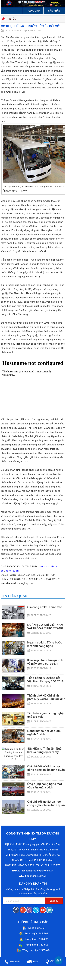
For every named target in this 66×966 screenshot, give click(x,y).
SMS (35, 961)
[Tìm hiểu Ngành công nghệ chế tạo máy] (13, 724)
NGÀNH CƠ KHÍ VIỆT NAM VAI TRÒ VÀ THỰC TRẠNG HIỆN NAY (45, 628)
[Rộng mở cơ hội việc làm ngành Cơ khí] (13, 742)
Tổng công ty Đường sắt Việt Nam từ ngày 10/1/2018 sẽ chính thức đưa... (45, 681)
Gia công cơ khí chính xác (44, 607)
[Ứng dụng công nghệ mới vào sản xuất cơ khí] (13, 795)
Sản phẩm (54, 10)
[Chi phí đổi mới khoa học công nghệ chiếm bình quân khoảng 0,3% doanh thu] (13, 777)
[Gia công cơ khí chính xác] (13, 618)
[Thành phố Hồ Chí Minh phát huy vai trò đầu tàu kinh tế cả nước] (13, 707)
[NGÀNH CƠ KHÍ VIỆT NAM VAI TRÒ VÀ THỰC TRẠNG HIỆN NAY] (13, 636)
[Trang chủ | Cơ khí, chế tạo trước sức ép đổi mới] (33, 6)
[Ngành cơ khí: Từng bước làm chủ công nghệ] (13, 654)
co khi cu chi (12, 570)
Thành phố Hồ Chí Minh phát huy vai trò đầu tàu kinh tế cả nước (46, 699)
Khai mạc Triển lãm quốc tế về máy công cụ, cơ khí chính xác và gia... (45, 664)
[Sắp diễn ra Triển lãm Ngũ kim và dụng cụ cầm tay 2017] (13, 759)
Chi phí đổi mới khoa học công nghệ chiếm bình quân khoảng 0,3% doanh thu (46, 770)
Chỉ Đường (56, 961)
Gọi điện (15, 961)
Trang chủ (33, 10)
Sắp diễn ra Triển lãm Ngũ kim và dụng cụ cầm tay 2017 (44, 752)
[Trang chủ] (3, 19)
